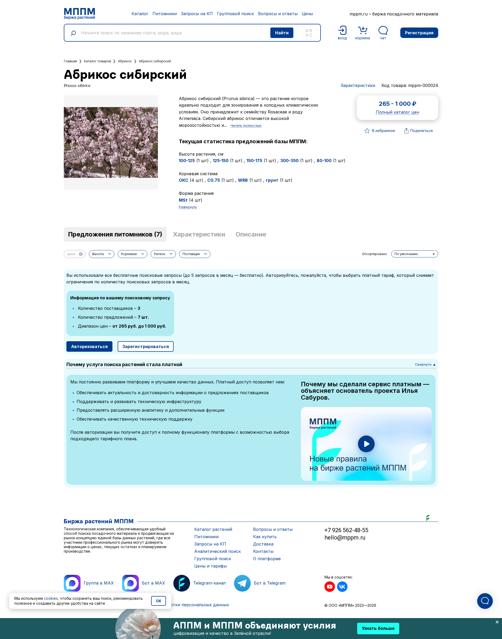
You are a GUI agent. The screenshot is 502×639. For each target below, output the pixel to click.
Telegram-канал (209, 583)
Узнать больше (378, 628)
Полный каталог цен (397, 112)
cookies (51, 598)
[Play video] (366, 444)
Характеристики (358, 85)
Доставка (263, 544)
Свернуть (425, 364)
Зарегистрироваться (145, 346)
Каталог (140, 13)
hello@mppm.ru (345, 537)
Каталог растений (213, 529)
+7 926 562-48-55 (346, 530)
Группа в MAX (99, 583)
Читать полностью (246, 126)
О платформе (267, 558)
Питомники (164, 13)
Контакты (263, 551)
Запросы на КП (197, 13)
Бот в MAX (153, 583)
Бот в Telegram (270, 583)
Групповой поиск (235, 13)
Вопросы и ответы (278, 13)
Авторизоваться (89, 346)
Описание (251, 234)
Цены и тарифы (210, 566)
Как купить (265, 536)
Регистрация (419, 32)
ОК (158, 601)
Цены (307, 13)
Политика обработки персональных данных (182, 604)
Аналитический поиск (217, 551)
